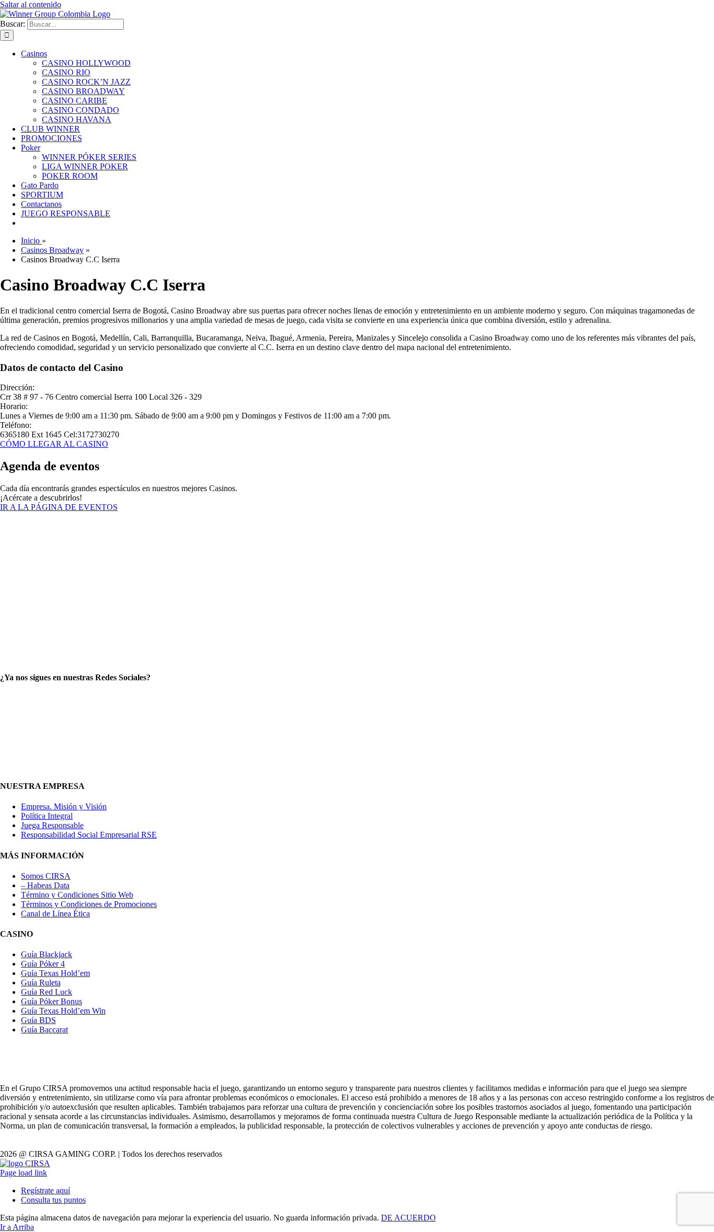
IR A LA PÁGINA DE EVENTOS (59, 507)
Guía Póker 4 (43, 963)
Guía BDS (38, 1020)
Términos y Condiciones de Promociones (89, 904)
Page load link (23, 1172)
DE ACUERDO (408, 1217)
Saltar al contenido (30, 4)
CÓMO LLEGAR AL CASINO (54, 443)
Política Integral (47, 815)
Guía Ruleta (41, 982)
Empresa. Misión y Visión (64, 806)
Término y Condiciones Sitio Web (77, 894)
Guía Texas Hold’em (55, 973)
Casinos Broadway (52, 250)
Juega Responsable (52, 825)
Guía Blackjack (46, 954)
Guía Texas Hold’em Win (63, 1010)
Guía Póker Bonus (51, 1001)
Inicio (31, 240)
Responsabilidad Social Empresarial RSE (89, 834)
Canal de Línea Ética (55, 913)
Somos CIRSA (46, 875)
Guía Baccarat (44, 1029)
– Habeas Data (45, 885)
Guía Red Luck (46, 991)
